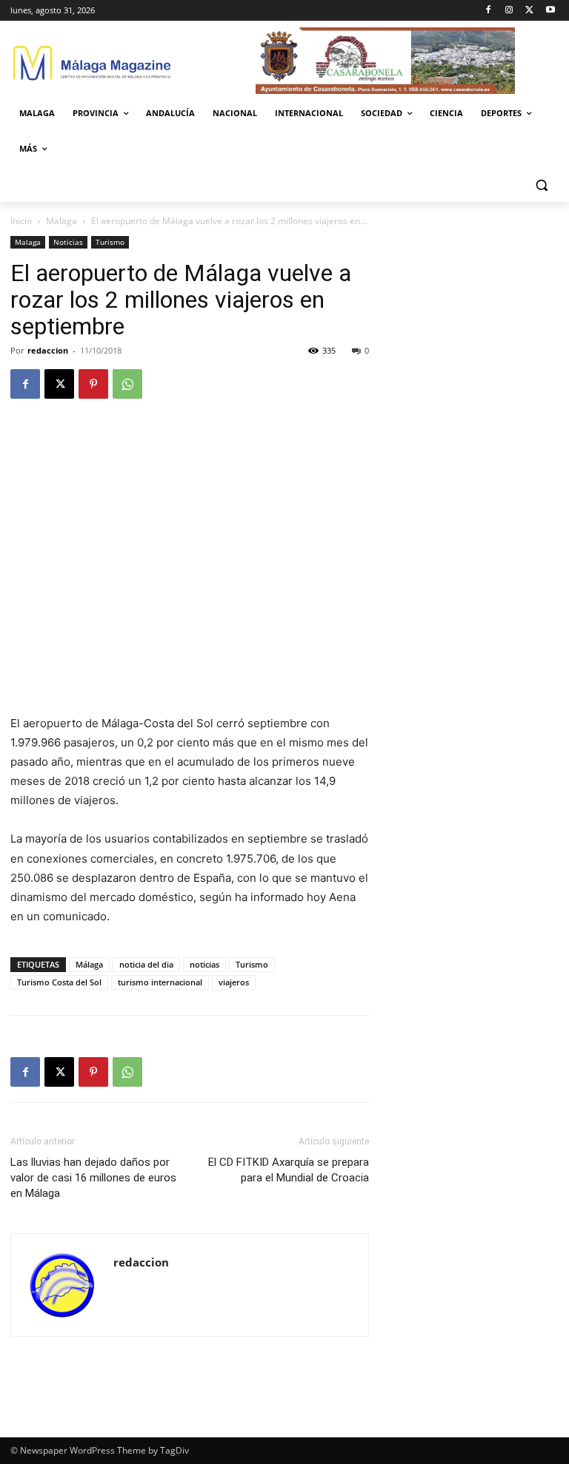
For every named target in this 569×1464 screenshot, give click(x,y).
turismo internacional (160, 982)
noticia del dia (146, 964)
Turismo (110, 242)
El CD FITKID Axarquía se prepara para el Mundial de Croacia (288, 1170)
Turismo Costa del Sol (59, 982)
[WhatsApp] (127, 384)
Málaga (89, 964)
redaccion (47, 350)
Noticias (68, 242)
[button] (541, 184)
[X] (529, 10)
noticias (204, 964)
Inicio (21, 221)
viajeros (234, 982)
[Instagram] (509, 10)
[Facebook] (488, 10)
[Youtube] (550, 10)
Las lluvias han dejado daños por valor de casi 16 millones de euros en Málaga (93, 1178)
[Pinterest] (93, 384)
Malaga (61, 221)
